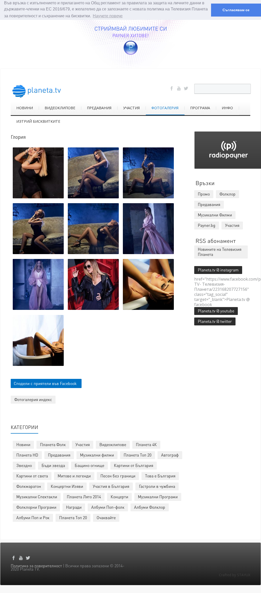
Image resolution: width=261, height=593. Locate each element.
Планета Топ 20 (137, 455)
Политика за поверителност (36, 565)
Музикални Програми (158, 496)
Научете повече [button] (108, 16)
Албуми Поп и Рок (32, 517)
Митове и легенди (74, 475)
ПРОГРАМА (200, 107)
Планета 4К (146, 444)
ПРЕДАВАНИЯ (99, 107)
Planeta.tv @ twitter (215, 321)
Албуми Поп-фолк (107, 507)
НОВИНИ (24, 107)
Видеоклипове (112, 444)
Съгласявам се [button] (236, 10)
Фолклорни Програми (36, 507)
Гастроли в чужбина (157, 486)
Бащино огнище (89, 465)
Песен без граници (117, 475)
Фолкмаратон (28, 486)
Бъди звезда (53, 465)
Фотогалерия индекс (33, 399)
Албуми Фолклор (149, 507)
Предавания (59, 455)
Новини (23, 444)
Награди (74, 507)
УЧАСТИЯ (131, 107)
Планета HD (27, 455)
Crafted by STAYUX (234, 574)
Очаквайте (106, 517)
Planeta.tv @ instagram (218, 269)
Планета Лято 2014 (84, 496)
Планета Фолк (53, 444)
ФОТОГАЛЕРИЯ (164, 107)
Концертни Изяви (67, 486)
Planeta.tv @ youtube (216, 310)
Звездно (24, 465)
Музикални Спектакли (36, 496)
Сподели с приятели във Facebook (45, 383)
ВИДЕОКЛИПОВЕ (60, 107)
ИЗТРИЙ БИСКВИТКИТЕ (38, 121)
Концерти (119, 496)
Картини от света (32, 475)
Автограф (170, 455)
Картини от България (133, 465)
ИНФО (227, 107)
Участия (82, 444)
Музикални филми (97, 455)
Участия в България (111, 486)
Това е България (160, 475)
